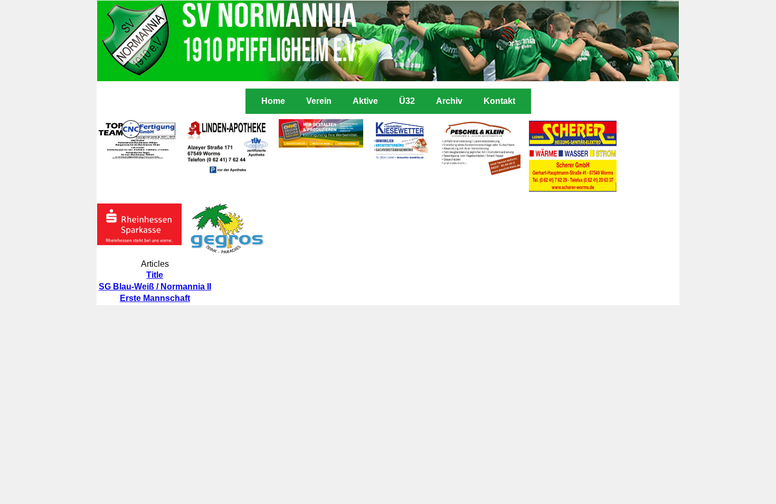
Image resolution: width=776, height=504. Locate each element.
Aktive (365, 100)
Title (154, 274)
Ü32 (407, 100)
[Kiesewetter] (400, 157)
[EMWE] (321, 144)
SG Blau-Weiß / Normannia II (155, 286)
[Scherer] (573, 190)
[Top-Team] (137, 156)
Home (273, 100)
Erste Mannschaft (155, 298)
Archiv (449, 100)
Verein (319, 100)
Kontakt (499, 100)
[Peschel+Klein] (478, 172)
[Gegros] (227, 254)
